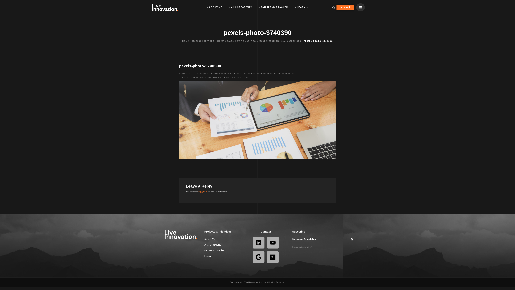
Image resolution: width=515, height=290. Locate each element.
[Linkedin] (258, 243)
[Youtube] (273, 243)
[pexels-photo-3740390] (257, 82)
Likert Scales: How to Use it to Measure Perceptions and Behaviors (259, 41)
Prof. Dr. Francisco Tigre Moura (201, 77)
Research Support (203, 41)
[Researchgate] (273, 257)
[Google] (258, 257)
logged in (202, 191)
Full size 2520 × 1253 (236, 77)
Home (185, 41)
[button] (332, 7)
